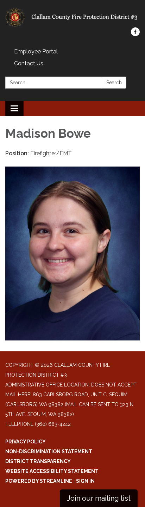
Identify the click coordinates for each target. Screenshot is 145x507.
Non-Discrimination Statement (48, 451)
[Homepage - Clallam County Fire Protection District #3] (72, 17)
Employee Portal (36, 51)
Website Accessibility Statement (52, 471)
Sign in (85, 481)
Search (114, 82)
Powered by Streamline (38, 481)
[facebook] (135, 34)
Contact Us (28, 63)
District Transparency (38, 461)
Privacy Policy (25, 441)
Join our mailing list (99, 498)
